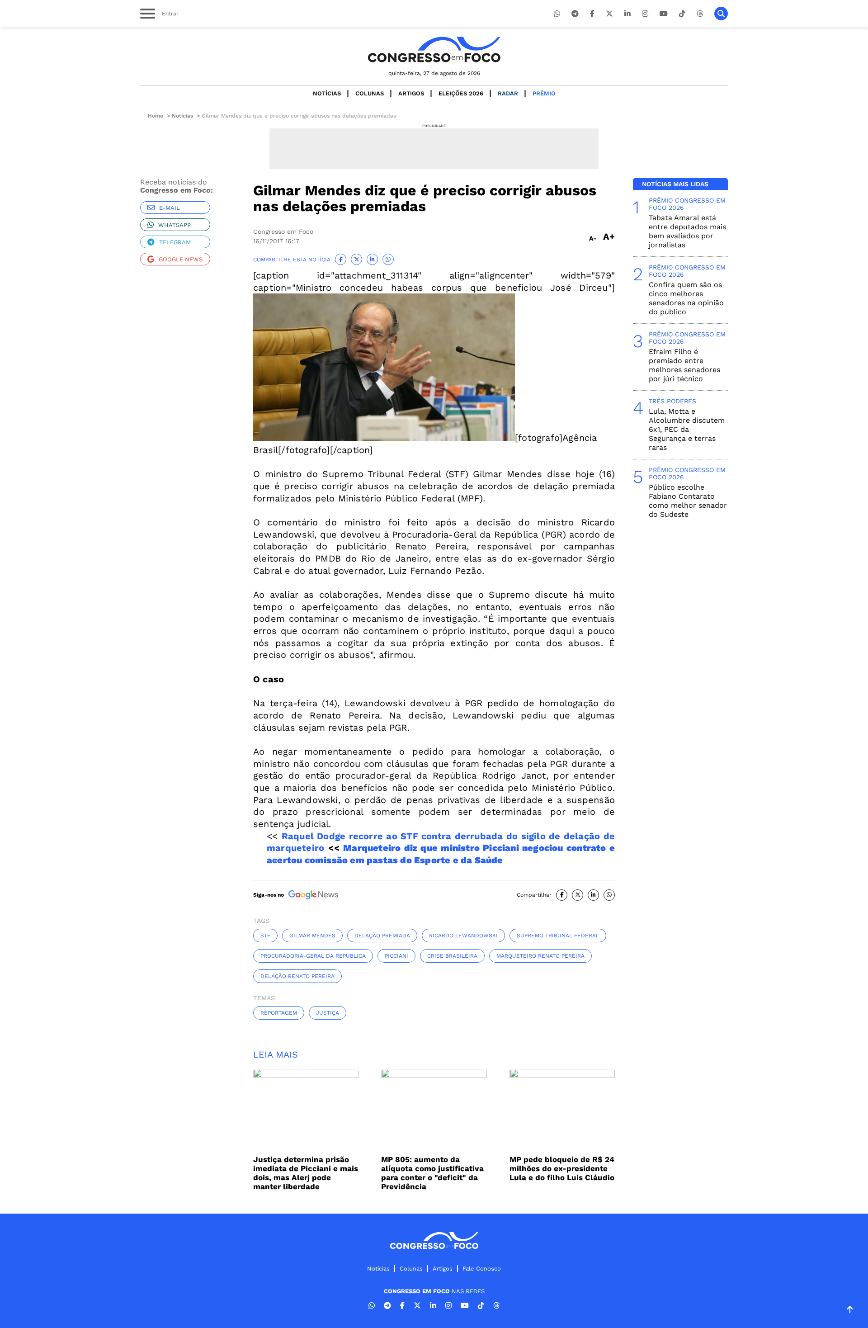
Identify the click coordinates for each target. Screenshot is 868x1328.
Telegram (175, 242)
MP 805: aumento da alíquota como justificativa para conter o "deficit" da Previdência (432, 1173)
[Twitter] (609, 13)
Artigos (411, 93)
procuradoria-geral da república (313, 956)
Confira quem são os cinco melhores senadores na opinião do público (686, 298)
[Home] (434, 49)
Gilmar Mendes (312, 935)
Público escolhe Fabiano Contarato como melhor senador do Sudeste (688, 501)
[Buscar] (721, 13)
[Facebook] (592, 13)
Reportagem (278, 1013)
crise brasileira (452, 956)
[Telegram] (575, 13)
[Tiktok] (682, 13)
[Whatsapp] (557, 13)
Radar (508, 93)
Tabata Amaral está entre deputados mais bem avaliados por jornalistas (687, 231)
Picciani (396, 956)
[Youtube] (664, 13)
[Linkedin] (627, 13)
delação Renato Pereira (297, 976)
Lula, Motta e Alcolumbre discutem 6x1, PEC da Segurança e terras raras (687, 429)
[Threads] (700, 13)
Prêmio (544, 93)
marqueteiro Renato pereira (540, 956)
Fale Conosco (481, 1268)
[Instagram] (645, 13)
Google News (181, 259)
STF (265, 935)
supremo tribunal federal (558, 935)
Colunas (369, 93)
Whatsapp (174, 225)
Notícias (327, 93)
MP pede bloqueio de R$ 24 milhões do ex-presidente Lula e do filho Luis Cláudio (561, 1168)
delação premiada (382, 935)
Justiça (327, 1013)
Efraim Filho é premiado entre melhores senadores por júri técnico (684, 365)
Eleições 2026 (461, 93)
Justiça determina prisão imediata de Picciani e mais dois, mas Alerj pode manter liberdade (305, 1173)
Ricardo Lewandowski (463, 935)
